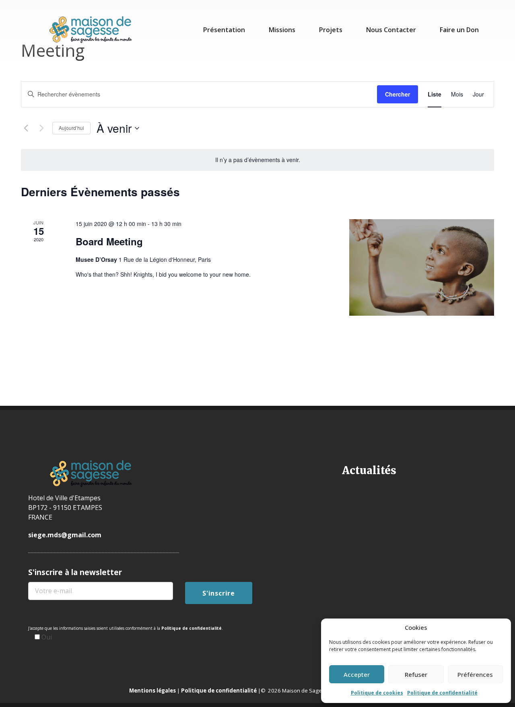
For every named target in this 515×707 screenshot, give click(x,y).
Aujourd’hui (71, 127)
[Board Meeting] (421, 267)
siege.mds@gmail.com (64, 534)
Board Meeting (109, 241)
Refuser (416, 674)
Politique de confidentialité (442, 692)
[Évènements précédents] (26, 128)
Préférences (475, 674)
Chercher (397, 94)
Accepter (357, 674)
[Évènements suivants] (41, 128)
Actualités (369, 470)
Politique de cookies (377, 692)
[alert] (257, 160)
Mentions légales (152, 690)
